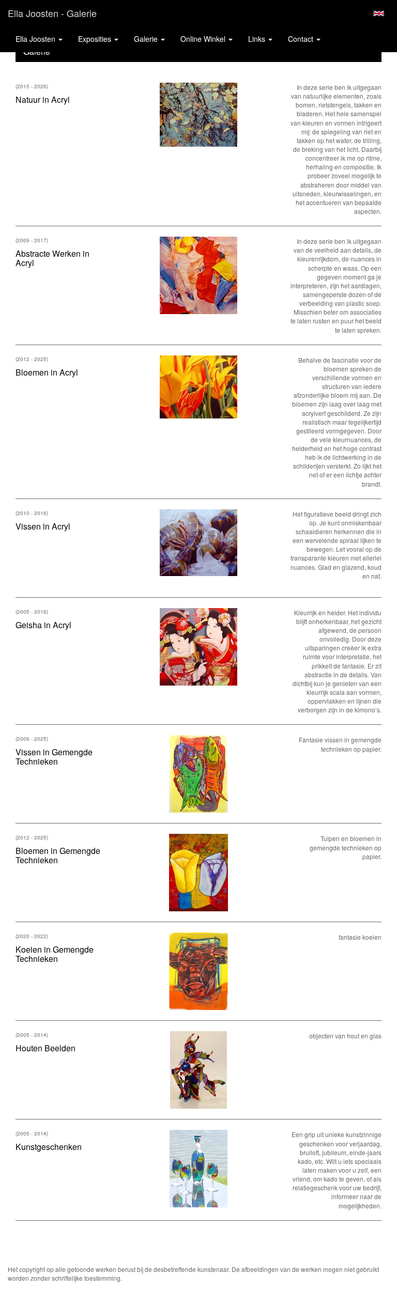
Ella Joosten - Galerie (52, 13)
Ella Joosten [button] (36, 39)
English (379, 13)
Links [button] (257, 39)
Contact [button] (301, 39)
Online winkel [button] (203, 39)
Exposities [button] (95, 39)
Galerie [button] (147, 39)
